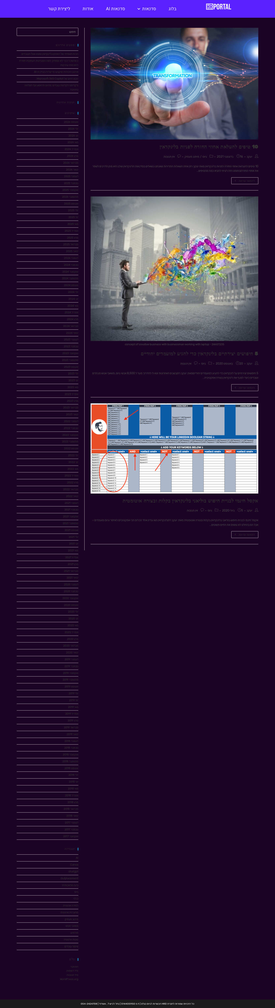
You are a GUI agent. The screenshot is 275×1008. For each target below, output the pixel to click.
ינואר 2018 (72, 815)
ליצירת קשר (59, 9)
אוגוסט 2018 (71, 768)
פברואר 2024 (70, 325)
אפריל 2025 (71, 230)
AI (77, 857)
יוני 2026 (73, 135)
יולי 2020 (73, 611)
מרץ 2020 (72, 638)
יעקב (249, 156)
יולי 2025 (73, 210)
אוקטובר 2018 (70, 754)
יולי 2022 (73, 455)
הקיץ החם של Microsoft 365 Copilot (57, 78)
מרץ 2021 (73, 564)
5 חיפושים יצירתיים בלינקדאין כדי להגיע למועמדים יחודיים (199, 354)
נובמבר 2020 (71, 591)
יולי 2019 (73, 693)
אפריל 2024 (71, 312)
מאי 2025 (72, 223)
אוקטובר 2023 (70, 353)
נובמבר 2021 (71, 509)
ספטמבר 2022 (70, 441)
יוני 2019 (73, 700)
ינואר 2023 (72, 414)
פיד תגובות (72, 974)
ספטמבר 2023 (70, 359)
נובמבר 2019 (71, 666)
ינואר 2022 (72, 496)
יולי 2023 (73, 373)
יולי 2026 (73, 128)
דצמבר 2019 (71, 659)
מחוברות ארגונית (69, 912)
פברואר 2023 (70, 407)
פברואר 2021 (71, 570)
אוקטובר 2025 (70, 189)
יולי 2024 (73, 291)
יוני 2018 (73, 781)
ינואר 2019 (72, 734)
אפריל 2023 (71, 394)
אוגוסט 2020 (71, 604)
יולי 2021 (73, 536)
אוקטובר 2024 (70, 271)
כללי (75, 898)
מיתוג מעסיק (192, 156)
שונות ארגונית (71, 939)
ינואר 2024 (72, 332)
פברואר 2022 (70, 489)
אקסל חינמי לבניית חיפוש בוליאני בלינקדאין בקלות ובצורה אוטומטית (190, 501)
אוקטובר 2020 (70, 598)
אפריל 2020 (71, 632)
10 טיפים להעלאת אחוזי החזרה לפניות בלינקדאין (209, 147)
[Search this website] (47, 31)
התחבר (74, 966)
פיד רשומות (72, 970)
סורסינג (74, 932)
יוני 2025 (73, 217)
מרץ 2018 (72, 802)
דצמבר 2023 (71, 339)
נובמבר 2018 (71, 747)
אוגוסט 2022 (71, 448)
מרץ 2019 (73, 720)
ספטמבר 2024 (70, 278)
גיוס (205, 156)
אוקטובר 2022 (70, 434)
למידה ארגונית (70, 905)
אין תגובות (169, 156)
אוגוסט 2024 (71, 285)
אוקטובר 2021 (70, 516)
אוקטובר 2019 (70, 672)
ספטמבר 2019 (70, 679)
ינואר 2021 (72, 577)
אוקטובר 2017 (70, 836)
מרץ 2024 (72, 319)
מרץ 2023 (72, 400)
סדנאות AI (115, 9)
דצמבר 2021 (71, 502)
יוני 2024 (73, 298)
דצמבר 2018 (71, 741)
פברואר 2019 (71, 727)
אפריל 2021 (71, 557)
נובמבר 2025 (71, 183)
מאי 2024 (72, 305)
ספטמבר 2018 (70, 761)
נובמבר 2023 (71, 346)
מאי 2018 (73, 788)
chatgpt (73, 871)
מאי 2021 (73, 550)
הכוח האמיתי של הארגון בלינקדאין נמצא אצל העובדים (50, 53)
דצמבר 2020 (71, 584)
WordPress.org (69, 979)
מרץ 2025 (72, 237)
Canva (74, 864)
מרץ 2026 (72, 155)
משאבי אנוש (72, 925)
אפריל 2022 (71, 475)
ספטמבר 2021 (70, 523)
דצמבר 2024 (71, 257)
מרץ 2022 (72, 482)
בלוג (172, 9)
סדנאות (149, 9)
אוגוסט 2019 (71, 686)
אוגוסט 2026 (71, 121)
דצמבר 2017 (71, 822)
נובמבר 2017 (71, 829)
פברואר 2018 (71, 808)
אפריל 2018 (71, 795)
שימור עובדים (71, 946)
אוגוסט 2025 (71, 203)
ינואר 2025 (72, 251)
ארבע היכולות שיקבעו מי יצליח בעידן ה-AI (56, 71)
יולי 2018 (73, 774)
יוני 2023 (73, 380)
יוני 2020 (73, 618)
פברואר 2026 (70, 162)
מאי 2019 (73, 706)
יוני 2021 (73, 543)
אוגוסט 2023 (71, 366)
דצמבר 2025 (71, 176)
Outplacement (69, 878)
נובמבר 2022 (71, 428)
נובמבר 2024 (71, 264)
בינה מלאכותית (70, 885)
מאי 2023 (72, 387)
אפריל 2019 (71, 713)
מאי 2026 (72, 142)
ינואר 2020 (72, 652)
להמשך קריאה (243, 179)
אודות (88, 9)
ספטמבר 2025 (70, 196)
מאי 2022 (72, 468)
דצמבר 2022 (71, 421)
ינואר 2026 (72, 169)
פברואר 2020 (70, 645)
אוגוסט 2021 (71, 530)
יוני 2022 (73, 462)
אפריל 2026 (71, 149)
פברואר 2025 (70, 244)
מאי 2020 (72, 625)
